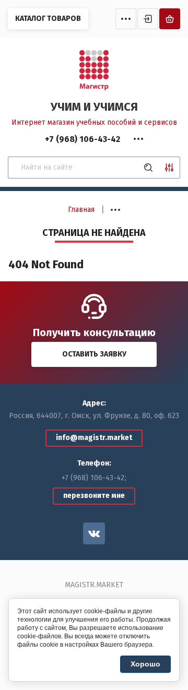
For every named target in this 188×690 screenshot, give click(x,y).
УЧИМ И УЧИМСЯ (94, 107)
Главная (81, 209)
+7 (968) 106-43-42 (93, 477)
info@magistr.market (94, 437)
